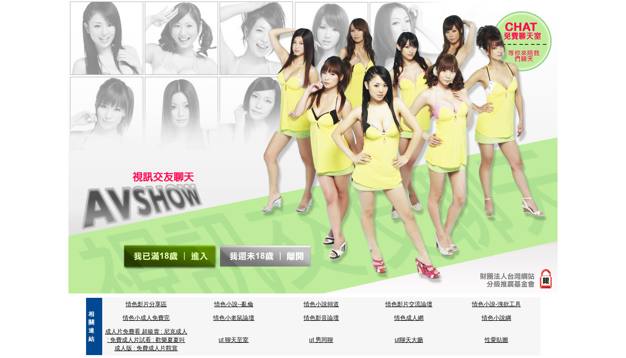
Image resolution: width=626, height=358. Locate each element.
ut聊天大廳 (409, 339)
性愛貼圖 (496, 339)
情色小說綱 (496, 317)
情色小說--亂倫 (233, 304)
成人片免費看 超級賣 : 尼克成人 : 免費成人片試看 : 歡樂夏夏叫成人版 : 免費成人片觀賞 (146, 340)
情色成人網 (409, 317)
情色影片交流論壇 (408, 304)
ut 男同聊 (321, 339)
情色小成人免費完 (146, 317)
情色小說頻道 (321, 304)
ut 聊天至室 (233, 339)
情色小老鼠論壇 (233, 317)
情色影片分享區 (146, 304)
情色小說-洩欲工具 (496, 304)
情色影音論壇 (321, 317)
